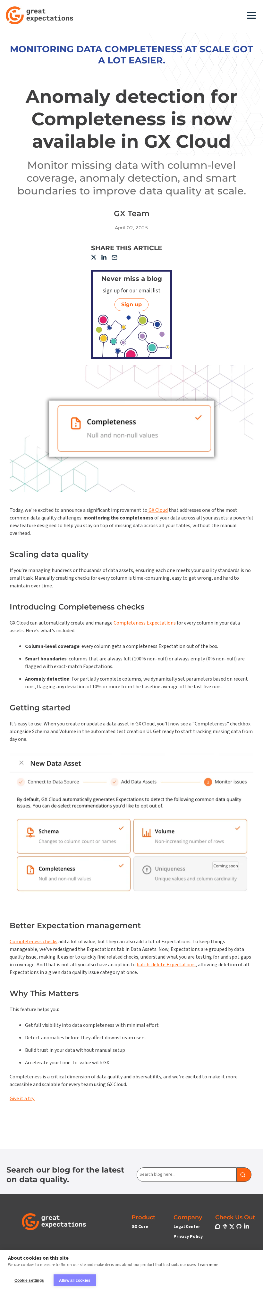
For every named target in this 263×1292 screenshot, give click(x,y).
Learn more (208, 1265)
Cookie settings (29, 1280)
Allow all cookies (74, 1280)
